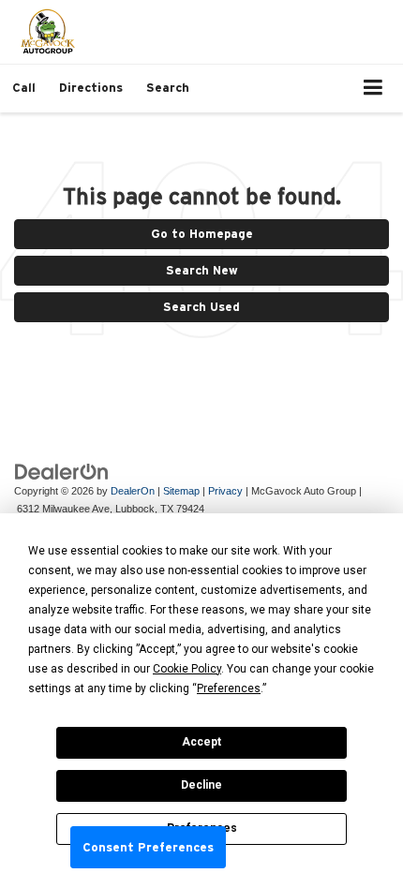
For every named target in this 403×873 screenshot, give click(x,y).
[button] (24, 87)
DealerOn (133, 490)
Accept (201, 741)
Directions (91, 88)
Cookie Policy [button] (187, 668)
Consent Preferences (148, 847)
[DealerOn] (62, 471)
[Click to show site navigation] (373, 88)
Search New (202, 270)
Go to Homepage (202, 234)
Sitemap (181, 490)
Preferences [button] (229, 688)
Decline (201, 785)
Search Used (201, 307)
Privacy (225, 490)
